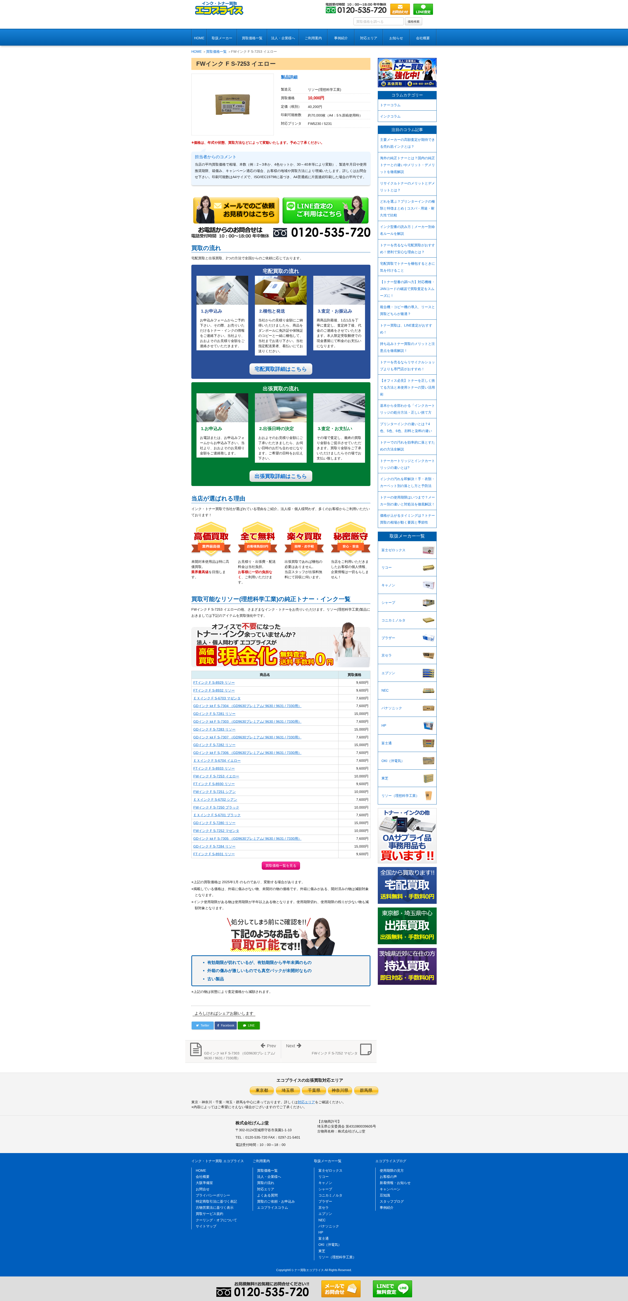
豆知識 (385, 1195)
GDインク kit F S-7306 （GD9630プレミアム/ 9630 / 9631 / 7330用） (247, 753)
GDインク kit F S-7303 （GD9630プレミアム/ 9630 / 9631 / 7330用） (247, 721)
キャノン (388, 585)
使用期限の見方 (392, 1170)
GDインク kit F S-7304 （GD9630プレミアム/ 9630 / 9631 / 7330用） (247, 706)
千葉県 (314, 1090)
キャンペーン (390, 1189)
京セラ (386, 655)
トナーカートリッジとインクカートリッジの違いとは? (407, 464)
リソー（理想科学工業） (400, 796)
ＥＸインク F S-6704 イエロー (217, 760)
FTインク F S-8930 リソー (214, 784)
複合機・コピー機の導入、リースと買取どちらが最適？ (407, 310)
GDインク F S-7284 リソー (214, 846)
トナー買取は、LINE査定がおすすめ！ (406, 328)
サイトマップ (206, 1226)
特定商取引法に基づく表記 (216, 1201)
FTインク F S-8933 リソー (214, 768)
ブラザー (388, 638)
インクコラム (390, 116)
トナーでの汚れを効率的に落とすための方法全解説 (407, 445)
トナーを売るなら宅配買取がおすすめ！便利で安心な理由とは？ (407, 248)
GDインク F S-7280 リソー (214, 823)
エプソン (388, 673)
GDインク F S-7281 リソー (214, 714)
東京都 (262, 1090)
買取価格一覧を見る (280, 865)
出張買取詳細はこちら (281, 476)
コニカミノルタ (393, 620)
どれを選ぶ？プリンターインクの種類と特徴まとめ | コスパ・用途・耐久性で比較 (407, 208)
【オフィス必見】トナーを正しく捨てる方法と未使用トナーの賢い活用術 (407, 387)
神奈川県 (340, 1090)
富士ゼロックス (393, 550)
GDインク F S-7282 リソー (214, 745)
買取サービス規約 (209, 1214)
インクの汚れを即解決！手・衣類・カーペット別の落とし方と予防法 (407, 482)
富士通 (386, 743)
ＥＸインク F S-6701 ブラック (217, 815)
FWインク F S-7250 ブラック (216, 807)
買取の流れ (265, 1183)
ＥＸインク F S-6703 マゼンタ (217, 698)
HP (383, 725)
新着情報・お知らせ (395, 1183)
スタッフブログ (392, 1201)
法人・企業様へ (283, 38)
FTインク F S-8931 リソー (214, 854)
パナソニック (391, 708)
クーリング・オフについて (216, 1220)
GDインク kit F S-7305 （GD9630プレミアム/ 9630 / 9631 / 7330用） (247, 839)
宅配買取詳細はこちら (281, 369)
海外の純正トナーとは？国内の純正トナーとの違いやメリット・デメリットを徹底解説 (407, 165)
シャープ (388, 603)
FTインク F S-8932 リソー (214, 690)
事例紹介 (341, 38)
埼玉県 (288, 1090)
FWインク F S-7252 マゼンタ (216, 831)
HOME (199, 38)
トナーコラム (390, 105)
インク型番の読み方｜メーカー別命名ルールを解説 (407, 230)
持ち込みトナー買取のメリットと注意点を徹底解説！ (407, 347)
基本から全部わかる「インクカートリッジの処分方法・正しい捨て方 (407, 409)
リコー (386, 567)
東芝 (384, 778)
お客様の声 (388, 1177)
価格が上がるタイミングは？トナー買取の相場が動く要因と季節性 (407, 518)
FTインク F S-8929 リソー (214, 682)
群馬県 (366, 1090)
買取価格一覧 (252, 38)
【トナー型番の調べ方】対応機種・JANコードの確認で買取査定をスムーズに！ (407, 289)
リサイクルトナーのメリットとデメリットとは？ (407, 186)
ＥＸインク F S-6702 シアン (215, 800)
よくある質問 (267, 1195)
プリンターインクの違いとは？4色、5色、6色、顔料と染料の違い (406, 427)
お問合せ (202, 1189)
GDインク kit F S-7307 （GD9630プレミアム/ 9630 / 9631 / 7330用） (247, 737)
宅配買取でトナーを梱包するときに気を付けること (407, 267)
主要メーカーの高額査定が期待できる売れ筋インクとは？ (407, 143)
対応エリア (368, 38)
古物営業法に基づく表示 (215, 1207)
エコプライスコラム (272, 1207)
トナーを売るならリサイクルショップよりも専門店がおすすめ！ (407, 365)
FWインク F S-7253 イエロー (216, 776)
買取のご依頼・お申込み (276, 1201)
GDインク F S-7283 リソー (214, 729)
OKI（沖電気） (393, 761)
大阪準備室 (204, 1183)
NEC (385, 690)
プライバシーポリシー (213, 1195)
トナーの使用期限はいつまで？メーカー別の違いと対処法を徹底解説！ (407, 500)
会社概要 (202, 1177)
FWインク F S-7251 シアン (214, 792)
